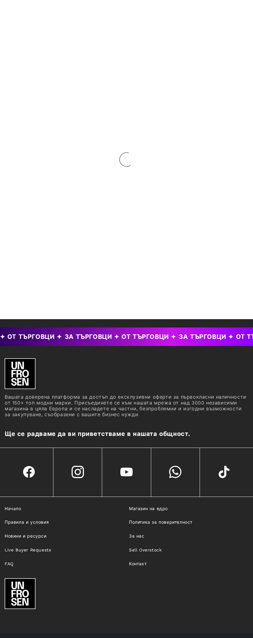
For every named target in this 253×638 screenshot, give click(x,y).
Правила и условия (27, 522)
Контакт (138, 563)
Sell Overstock (145, 549)
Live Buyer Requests (28, 549)
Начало (13, 508)
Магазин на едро (148, 508)
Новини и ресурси (26, 536)
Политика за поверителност (161, 522)
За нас (136, 536)
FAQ (9, 563)
